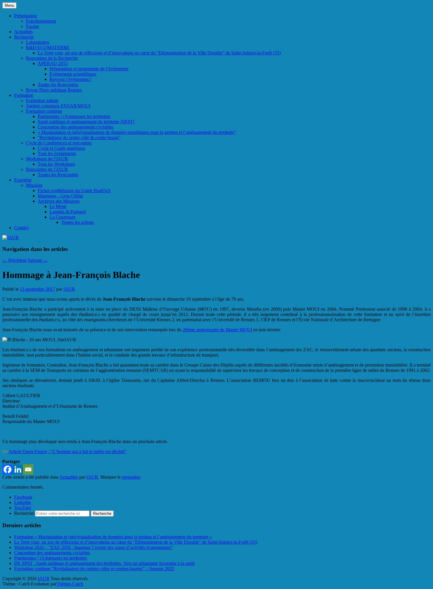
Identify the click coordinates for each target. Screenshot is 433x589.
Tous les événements (57, 153)
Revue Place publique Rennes (54, 89)
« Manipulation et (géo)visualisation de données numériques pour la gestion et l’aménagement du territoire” (137, 132)
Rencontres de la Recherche (52, 58)
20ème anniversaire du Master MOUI (217, 329)
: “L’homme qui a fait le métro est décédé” (87, 451)
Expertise (23, 179)
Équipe (32, 26)
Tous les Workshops (56, 164)
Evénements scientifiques (72, 73)
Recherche (24, 36)
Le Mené (57, 206)
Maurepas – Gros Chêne (60, 195)
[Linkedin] (18, 469)
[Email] (28, 469)
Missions (34, 185)
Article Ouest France (28, 451)
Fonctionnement (41, 21)
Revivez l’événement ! (70, 79)
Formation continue (44, 111)
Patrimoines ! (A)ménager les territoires (74, 116)
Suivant (38, 260)
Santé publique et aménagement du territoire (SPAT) (86, 121)
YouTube (22, 507)
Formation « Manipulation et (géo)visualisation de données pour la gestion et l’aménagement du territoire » (113, 536)
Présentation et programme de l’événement (88, 68)
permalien (131, 477)
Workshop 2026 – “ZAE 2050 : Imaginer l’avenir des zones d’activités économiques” (93, 547)
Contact (21, 227)
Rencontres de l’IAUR (47, 169)
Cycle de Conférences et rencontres (59, 142)
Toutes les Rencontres (58, 84)
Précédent (14, 260)
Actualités (23, 31)
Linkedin (22, 502)
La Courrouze (62, 216)
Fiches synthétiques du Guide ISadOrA (74, 190)
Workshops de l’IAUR (47, 158)
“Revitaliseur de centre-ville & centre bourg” (79, 137)
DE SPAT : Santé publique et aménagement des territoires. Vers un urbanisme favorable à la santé (104, 563)
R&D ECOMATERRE (48, 47)
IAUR (69, 289)
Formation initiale (42, 100)
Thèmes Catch (69, 583)
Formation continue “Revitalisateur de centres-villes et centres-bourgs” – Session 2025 (94, 568)
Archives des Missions (59, 201)
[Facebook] (7, 469)
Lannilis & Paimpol (67, 211)
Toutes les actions (77, 222)
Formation (23, 95)
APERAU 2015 (53, 63)
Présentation (25, 15)
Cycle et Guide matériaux (61, 148)
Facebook (23, 497)
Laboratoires (37, 42)
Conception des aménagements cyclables (75, 126)
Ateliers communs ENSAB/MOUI (58, 105)
